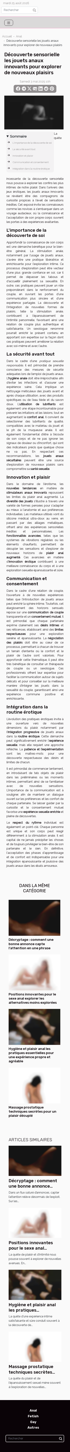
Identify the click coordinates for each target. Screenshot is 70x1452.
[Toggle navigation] (8, 23)
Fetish (33, 1416)
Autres (33, 1428)
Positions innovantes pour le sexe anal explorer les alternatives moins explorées (33, 998)
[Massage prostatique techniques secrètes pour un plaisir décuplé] (34, 1085)
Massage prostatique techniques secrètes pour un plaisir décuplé (32, 1111)
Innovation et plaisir (23, 155)
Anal (19, 36)
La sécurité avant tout (24, 149)
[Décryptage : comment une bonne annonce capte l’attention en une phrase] (34, 918)
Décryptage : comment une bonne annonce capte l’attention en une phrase (31, 944)
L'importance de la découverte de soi (32, 142)
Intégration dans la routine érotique (31, 168)
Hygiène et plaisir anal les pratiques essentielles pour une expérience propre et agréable (31, 1055)
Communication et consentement (31, 162)
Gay (33, 1422)
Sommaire (18, 136)
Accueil (7, 36)
